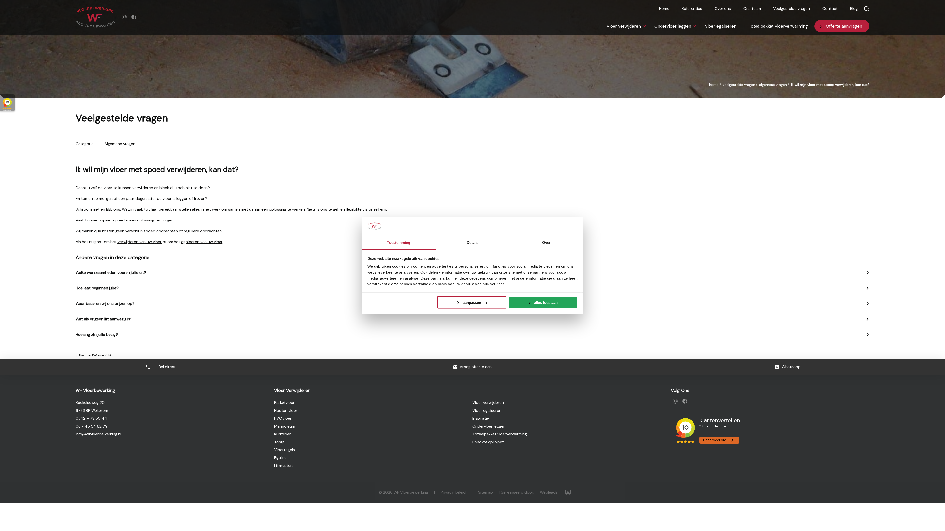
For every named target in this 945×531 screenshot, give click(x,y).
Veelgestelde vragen (791, 8)
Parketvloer (284, 402)
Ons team (752, 8)
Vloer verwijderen (624, 26)
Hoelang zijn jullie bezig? (97, 334)
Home (664, 8)
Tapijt (279, 441)
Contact (830, 8)
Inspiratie (480, 418)
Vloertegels (284, 449)
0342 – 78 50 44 (91, 418)
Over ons (723, 8)
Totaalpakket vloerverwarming (778, 26)
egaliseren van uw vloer (201, 241)
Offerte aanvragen (844, 26)
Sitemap (486, 492)
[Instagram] (124, 18)
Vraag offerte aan (475, 366)
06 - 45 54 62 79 (92, 426)
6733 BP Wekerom (92, 410)
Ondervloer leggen (672, 26)
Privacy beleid (454, 492)
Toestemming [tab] (398, 242)
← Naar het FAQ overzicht (93, 355)
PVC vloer (283, 418)
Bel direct (167, 366)
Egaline (280, 457)
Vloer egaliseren (720, 26)
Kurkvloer (282, 434)
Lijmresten (283, 465)
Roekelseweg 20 (90, 402)
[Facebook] (133, 18)
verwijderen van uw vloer (139, 241)
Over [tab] (546, 242)
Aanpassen (472, 302)
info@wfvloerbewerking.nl (98, 434)
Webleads (549, 492)
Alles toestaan (546, 302)
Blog (854, 8)
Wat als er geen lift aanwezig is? (104, 319)
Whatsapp (791, 366)
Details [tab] (473, 242)
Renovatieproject (488, 441)
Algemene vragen (773, 85)
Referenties (692, 8)
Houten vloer (285, 410)
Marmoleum (284, 426)
